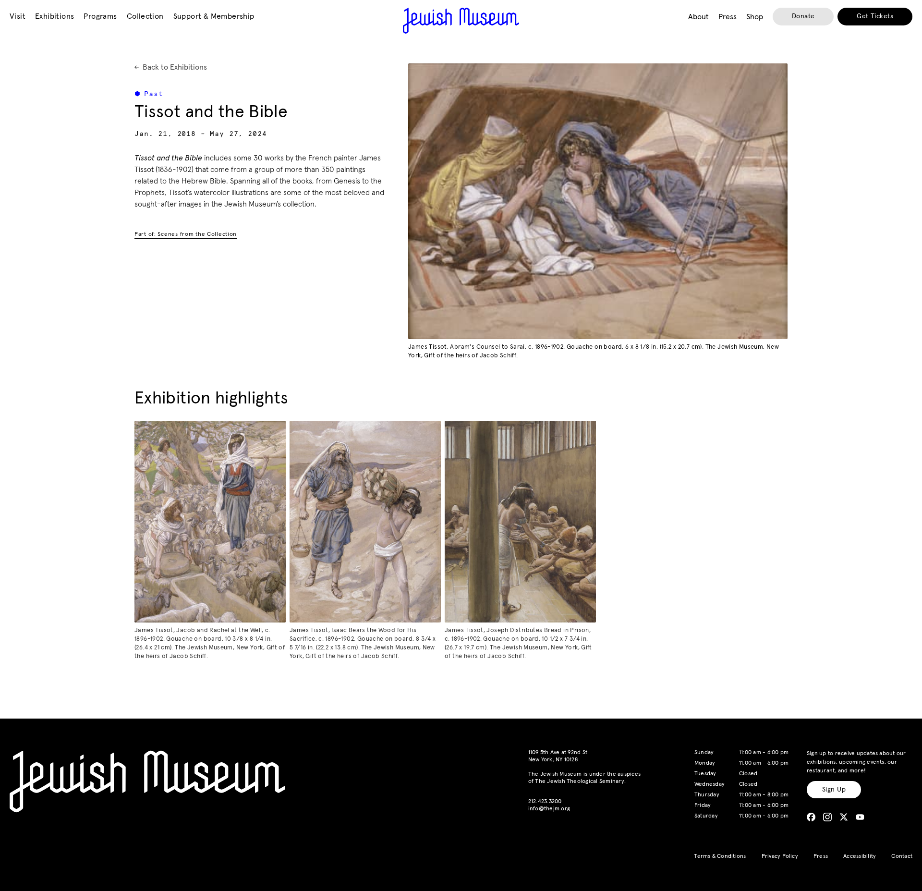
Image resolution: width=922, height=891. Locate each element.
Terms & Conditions (720, 856)
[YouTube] (860, 817)
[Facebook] (811, 817)
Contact (901, 856)
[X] (843, 817)
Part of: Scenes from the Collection (185, 234)
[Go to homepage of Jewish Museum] (461, 21)
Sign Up (834, 789)
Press (820, 856)
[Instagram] (827, 817)
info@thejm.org (549, 809)
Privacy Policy (780, 856)
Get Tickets (875, 16)
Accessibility (859, 856)
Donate (803, 16)
